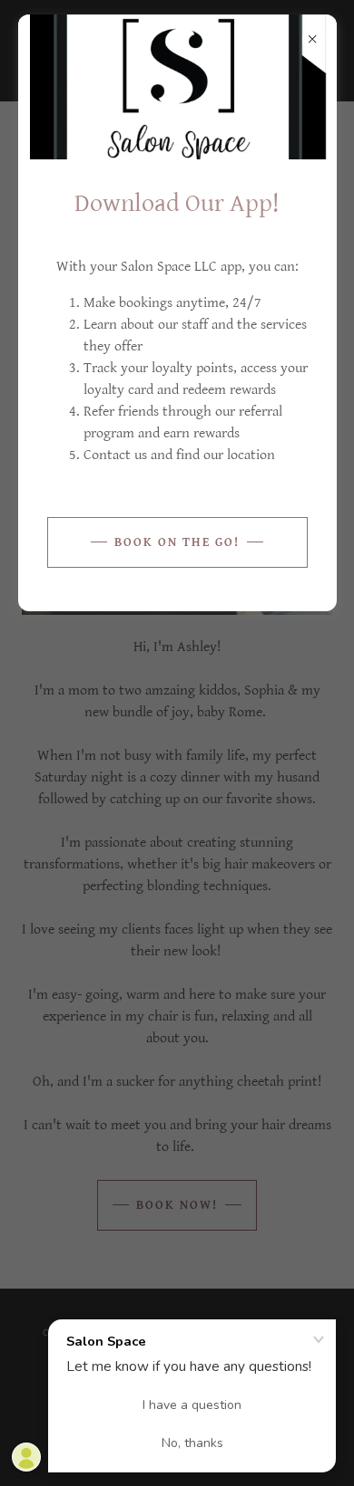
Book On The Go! (177, 542)
